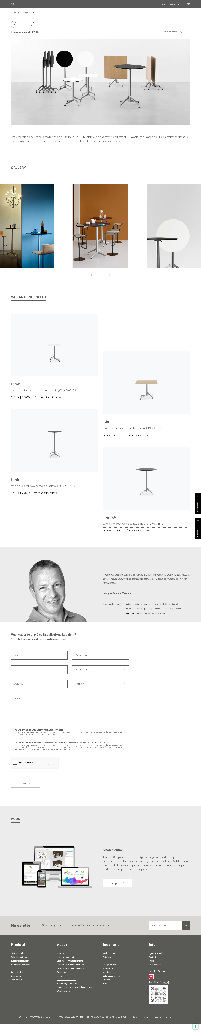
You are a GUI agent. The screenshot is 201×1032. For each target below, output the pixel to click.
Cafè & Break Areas (111, 976)
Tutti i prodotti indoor (20, 961)
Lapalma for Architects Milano (70, 961)
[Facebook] (154, 971)
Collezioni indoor (18, 953)
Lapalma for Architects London (70, 965)
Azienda (60, 953)
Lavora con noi (155, 965)
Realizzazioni (109, 953)
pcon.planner (16, 980)
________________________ (20, 968)
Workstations (108, 968)
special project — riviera (67, 983)
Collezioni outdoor (19, 957)
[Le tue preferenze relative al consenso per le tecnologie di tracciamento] (195, 1026)
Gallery (163, 4)
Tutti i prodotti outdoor (20, 965)
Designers (61, 972)
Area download (17, 972)
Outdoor (106, 980)
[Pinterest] (159, 971)
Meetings (107, 972)
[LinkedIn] (164, 971)
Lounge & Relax (109, 965)
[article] (54, 361)
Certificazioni (17, 976)
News (59, 976)
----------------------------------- (111, 961)
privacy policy (48, 732)
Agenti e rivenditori (157, 953)
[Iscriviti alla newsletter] (186, 925)
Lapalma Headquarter (66, 957)
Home (105, 983)
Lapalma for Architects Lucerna (70, 968)
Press (151, 961)
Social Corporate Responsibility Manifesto (75, 987)
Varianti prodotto (177, 4)
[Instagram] (150, 971)
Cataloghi (107, 957)
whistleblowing (63, 991)
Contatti (152, 957)
